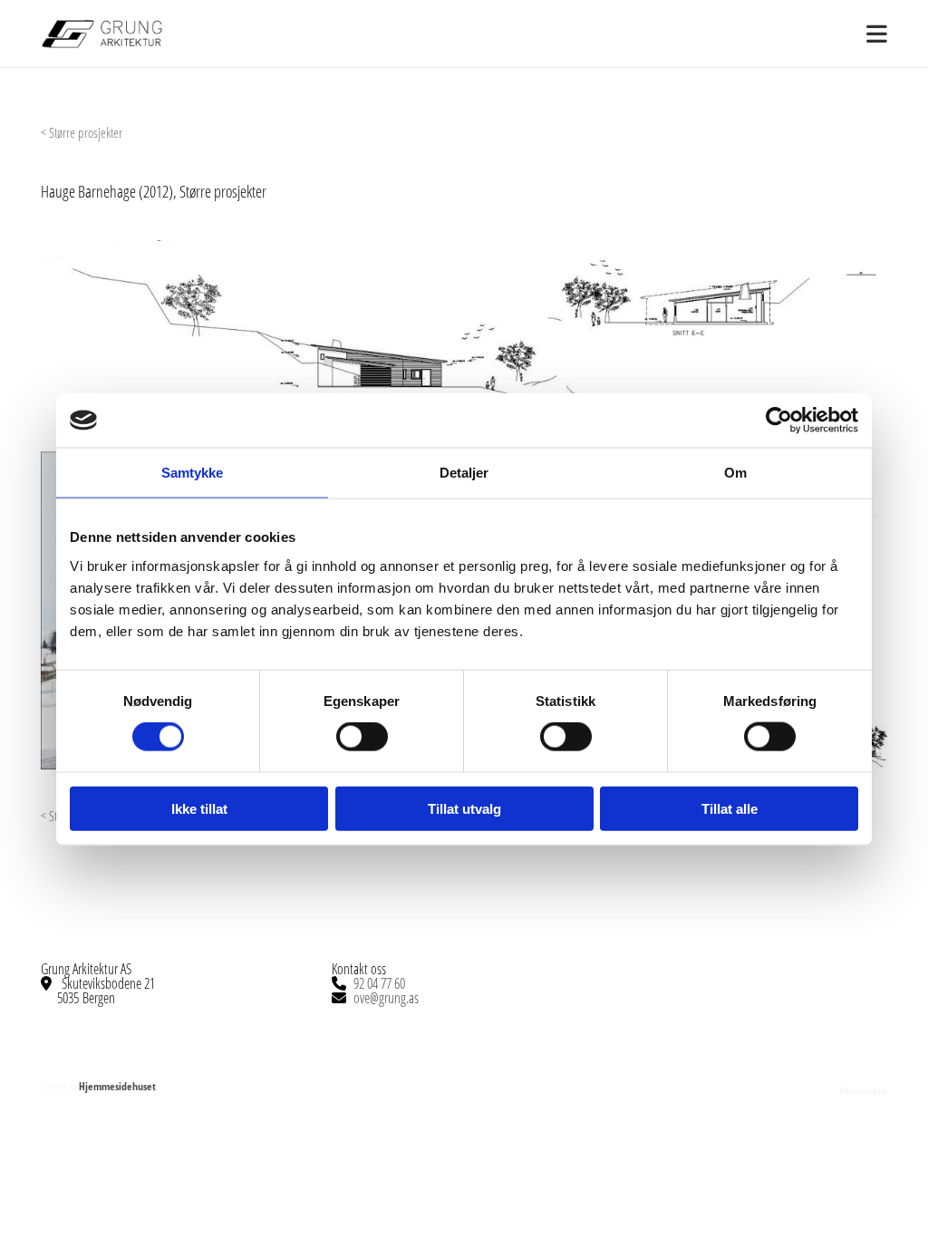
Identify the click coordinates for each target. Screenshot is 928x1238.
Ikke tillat (199, 808)
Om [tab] (735, 472)
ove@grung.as (386, 998)
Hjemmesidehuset (117, 1086)
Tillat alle (729, 808)
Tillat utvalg (464, 808)
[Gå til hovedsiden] (136, 33)
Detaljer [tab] (464, 472)
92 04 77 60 (379, 983)
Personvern (863, 1090)
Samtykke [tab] (192, 472)
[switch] (362, 736)
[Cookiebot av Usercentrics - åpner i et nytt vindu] (779, 420)
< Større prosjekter (81, 132)
